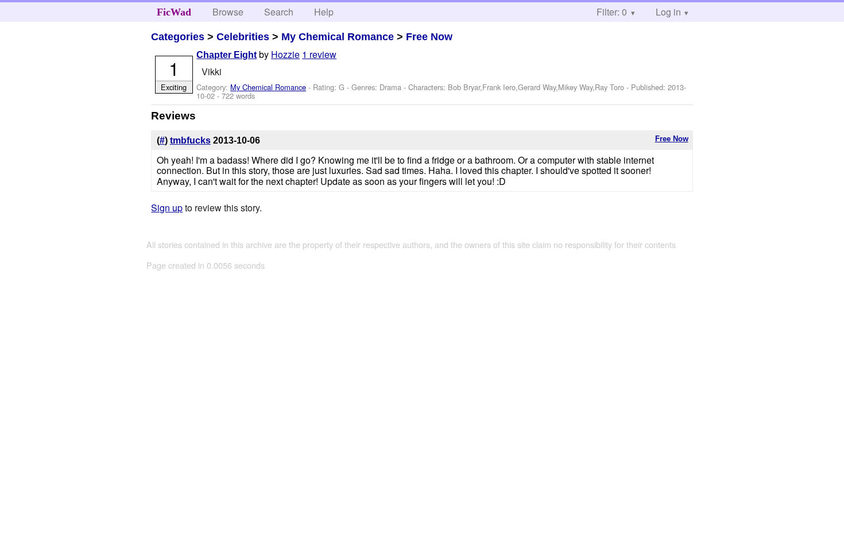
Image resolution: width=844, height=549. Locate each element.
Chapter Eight (226, 55)
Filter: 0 (612, 11)
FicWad (174, 12)
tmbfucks (190, 140)
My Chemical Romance (337, 36)
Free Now (429, 36)
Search (278, 11)
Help (324, 11)
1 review (319, 54)
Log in (668, 11)
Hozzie (285, 54)
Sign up (167, 207)
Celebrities (242, 36)
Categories (177, 36)
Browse (227, 11)
